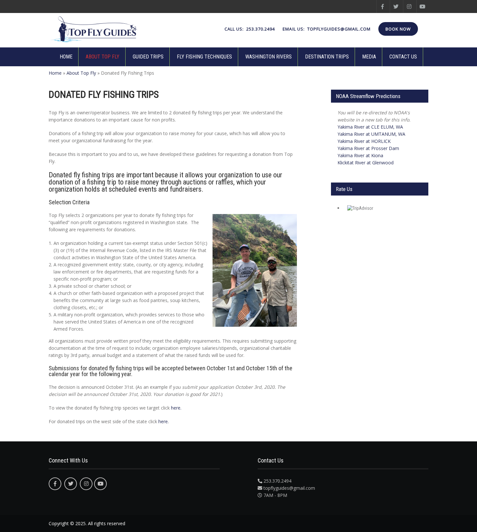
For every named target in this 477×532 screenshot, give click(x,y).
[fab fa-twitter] (396, 6)
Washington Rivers (268, 57)
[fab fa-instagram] (409, 6)
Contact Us (403, 57)
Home (66, 57)
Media (369, 57)
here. (176, 408)
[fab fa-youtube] (422, 6)
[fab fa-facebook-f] (382, 6)
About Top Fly (102, 57)
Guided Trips (148, 57)
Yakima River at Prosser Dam (368, 148)
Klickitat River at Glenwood (365, 162)
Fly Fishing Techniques (204, 57)
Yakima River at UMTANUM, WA (371, 134)
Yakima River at (370, 127)
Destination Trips (327, 57)
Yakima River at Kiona (360, 155)
